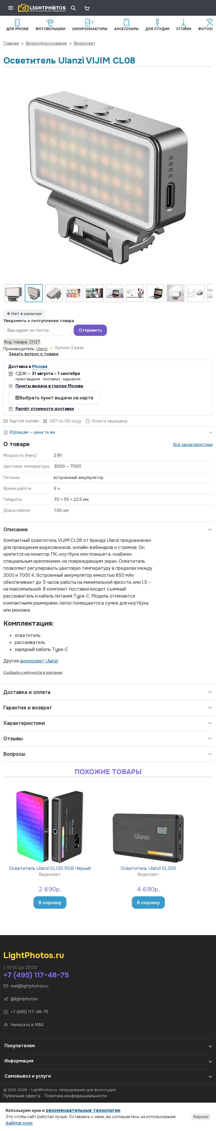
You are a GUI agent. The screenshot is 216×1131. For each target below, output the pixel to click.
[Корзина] (86, 8)
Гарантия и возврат (27, 708)
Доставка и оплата (26, 692)
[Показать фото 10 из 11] (196, 293)
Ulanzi (42, 348)
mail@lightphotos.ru (29, 986)
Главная (11, 43)
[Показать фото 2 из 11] (34, 293)
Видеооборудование (46, 43)
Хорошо (201, 1116)
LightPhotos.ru (33, 955)
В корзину (50, 903)
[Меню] (10, 8)
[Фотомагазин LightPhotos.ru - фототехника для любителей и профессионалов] (42, 8)
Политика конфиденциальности (76, 1095)
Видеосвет (84, 43)
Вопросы (14, 754)
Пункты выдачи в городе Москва (49, 385)
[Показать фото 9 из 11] (175, 293)
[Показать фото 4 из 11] (74, 293)
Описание (15, 529)
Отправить (90, 330)
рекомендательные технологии (83, 1110)
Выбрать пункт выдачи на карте (56, 398)
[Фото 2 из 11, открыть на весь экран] (108, 177)
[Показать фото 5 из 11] (95, 293)
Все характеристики (193, 444)
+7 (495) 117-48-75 (36, 975)
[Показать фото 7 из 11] (135, 293)
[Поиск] (73, 8)
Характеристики (24, 723)
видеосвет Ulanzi (39, 661)
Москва (39, 366)
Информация (18, 1061)
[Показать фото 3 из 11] (54, 293)
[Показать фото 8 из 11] (155, 293)
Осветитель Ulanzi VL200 (148, 868)
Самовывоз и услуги (27, 1076)
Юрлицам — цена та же (32, 432)
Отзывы (13, 739)
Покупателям (19, 1046)
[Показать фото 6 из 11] (115, 293)
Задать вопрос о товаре (33, 353)
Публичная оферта (21, 1095)
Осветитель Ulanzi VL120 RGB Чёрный (50, 868)
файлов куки (19, 1123)
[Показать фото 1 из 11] (13, 293)
